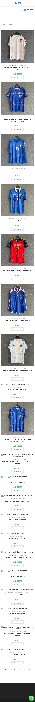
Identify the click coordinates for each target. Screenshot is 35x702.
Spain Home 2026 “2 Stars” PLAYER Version (17, 271)
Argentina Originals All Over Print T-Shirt (17, 371)
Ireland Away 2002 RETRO (17, 539)
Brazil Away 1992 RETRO (17, 221)
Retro (23, 169)
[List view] (19, 20)
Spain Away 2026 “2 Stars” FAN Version (17, 557)
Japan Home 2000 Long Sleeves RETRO (17, 321)
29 (29, 669)
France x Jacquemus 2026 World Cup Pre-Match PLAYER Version (17, 440)
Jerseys (15, 65)
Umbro (24, 219)
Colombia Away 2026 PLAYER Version (17, 501)
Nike (15, 117)
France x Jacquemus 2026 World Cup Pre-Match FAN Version (17, 120)
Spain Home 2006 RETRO (17, 482)
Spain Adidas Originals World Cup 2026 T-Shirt (17, 68)
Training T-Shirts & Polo (23, 117)
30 (12, 673)
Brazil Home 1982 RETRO (17, 576)
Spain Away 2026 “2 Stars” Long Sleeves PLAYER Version (17, 462)
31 (17, 673)
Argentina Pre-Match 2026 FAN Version (17, 595)
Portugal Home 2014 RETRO (17, 389)
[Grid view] (15, 20)
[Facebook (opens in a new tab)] (16, 3)
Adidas (10, 65)
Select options (17, 77)
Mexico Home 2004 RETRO (17, 655)
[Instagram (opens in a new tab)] (19, 3)
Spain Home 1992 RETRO (17, 614)
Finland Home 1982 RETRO (17, 520)
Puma (20, 169)
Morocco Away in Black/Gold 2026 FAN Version (18, 635)
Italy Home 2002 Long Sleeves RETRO (17, 171)
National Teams (22, 65)
